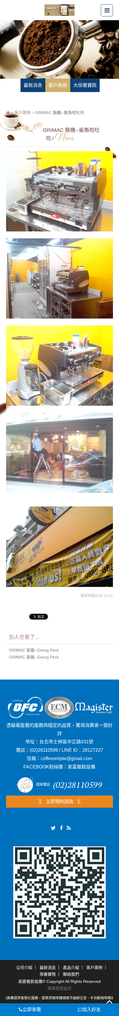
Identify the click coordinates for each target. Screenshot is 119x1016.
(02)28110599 (44, 750)
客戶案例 (22, 112)
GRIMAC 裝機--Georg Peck (34, 650)
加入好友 (91, 1009)
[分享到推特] (53, 828)
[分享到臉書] (61, 828)
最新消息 (48, 967)
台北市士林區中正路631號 (66, 741)
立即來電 (32, 1009)
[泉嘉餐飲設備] (59, 9)
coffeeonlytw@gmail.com (66, 758)
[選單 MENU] (107, 10)
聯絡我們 (71, 974)
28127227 (92, 750)
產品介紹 (71, 967)
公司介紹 (24, 967)
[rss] (69, 828)
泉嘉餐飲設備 (81, 766)
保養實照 (48, 974)
